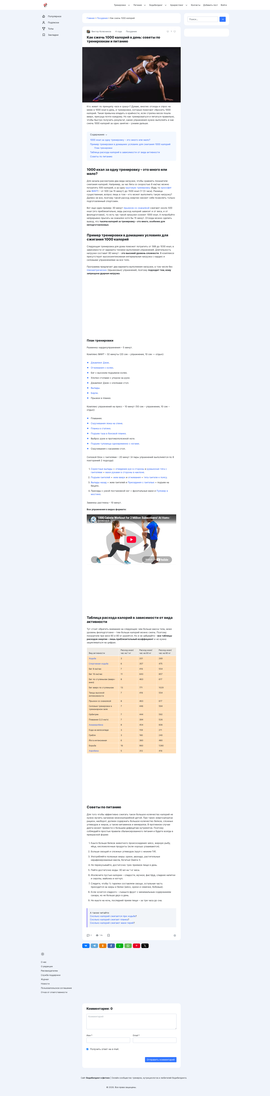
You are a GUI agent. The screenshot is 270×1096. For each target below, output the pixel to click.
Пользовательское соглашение (56, 988)
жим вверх (119, 477)
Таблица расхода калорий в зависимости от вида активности (125, 152)
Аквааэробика (96, 725)
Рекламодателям (49, 971)
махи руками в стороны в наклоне (124, 472)
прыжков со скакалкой (136, 207)
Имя (89, 1035)
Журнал (45, 979)
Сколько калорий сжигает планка (109, 919)
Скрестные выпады (101, 468)
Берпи (94, 393)
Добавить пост (210, 5)
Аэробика (94, 751)
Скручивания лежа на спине (106, 423)
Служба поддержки (50, 975)
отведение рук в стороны (129, 468)
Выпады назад (99, 482)
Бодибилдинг (156, 5)
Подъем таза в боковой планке (108, 433)
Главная (91, 18)
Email (136, 1035)
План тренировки (103, 148)
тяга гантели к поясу (155, 477)
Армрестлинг (176, 5)
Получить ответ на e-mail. (104, 1049)
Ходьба (92, 658)
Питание (137, 5)
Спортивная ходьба (98, 663)
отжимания (134, 477)
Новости (45, 983)
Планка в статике (100, 428)
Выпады (95, 388)
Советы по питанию (101, 156)
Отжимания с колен (102, 367)
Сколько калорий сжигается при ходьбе (113, 916)
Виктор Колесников (101, 31)
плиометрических (97, 270)
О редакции (47, 966)
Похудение (102, 18)
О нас (43, 962)
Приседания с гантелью (141, 482)
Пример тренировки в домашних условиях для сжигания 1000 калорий (130, 144)
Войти (224, 5)
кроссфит (166, 187)
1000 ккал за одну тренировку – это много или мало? (120, 139)
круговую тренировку (138, 187)
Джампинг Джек (100, 362)
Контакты (195, 5)
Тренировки (120, 5)
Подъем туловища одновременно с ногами (115, 443)
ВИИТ (95, 191)
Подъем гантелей (100, 477)
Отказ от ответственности (54, 992)
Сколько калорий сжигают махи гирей (112, 922)
